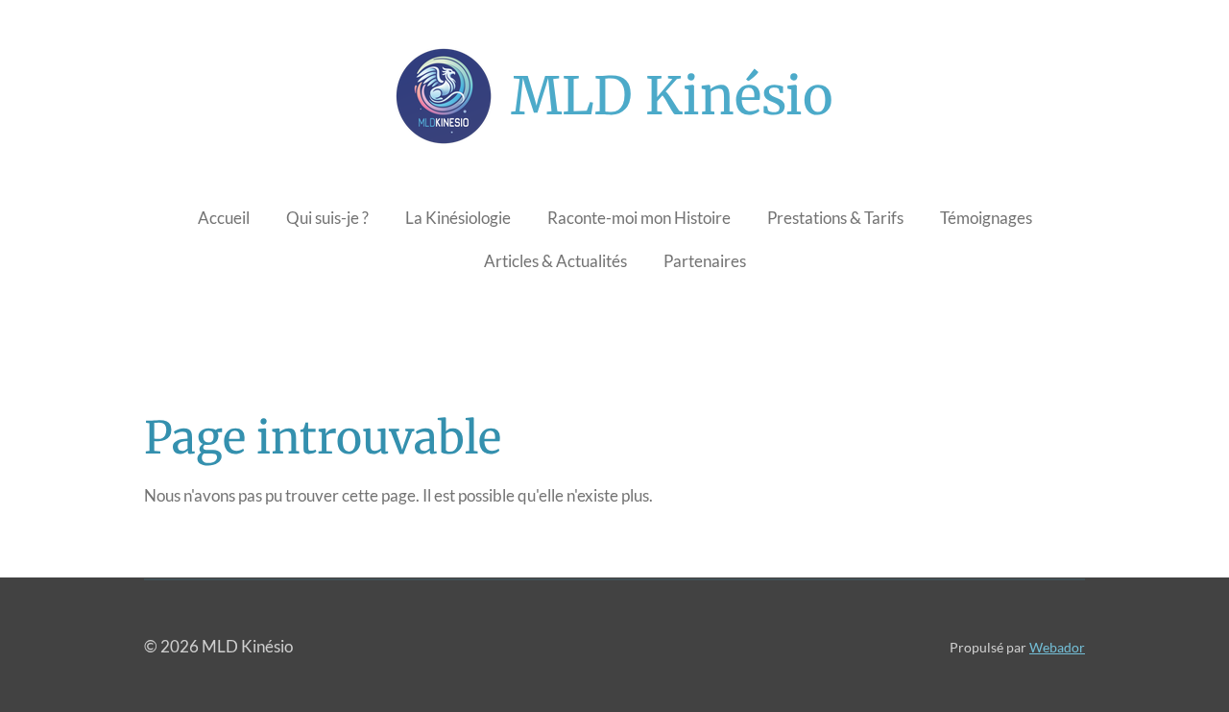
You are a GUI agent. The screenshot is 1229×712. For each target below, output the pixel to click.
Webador (1057, 647)
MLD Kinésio (672, 96)
